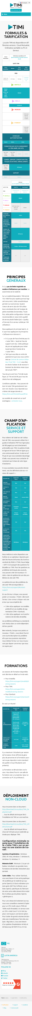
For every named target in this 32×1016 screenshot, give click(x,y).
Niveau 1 (6, 177)
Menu (5, 14)
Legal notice (14, 998)
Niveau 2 (20, 241)
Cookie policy (23, 998)
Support (15, 1004)
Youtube (5, 975)
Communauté (14, 1008)
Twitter (4, 978)
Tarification (5, 1004)
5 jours (26, 153)
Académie (25, 1004)
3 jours (19, 153)
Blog (4, 970)
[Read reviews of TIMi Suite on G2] (11, 984)
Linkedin (5, 973)
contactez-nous (16, 401)
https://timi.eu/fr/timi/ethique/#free (14, 394)
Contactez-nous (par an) (26, 79)
